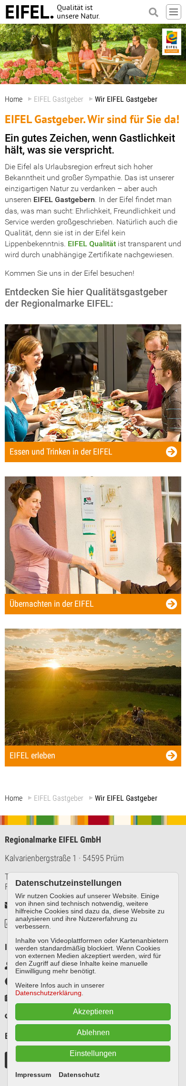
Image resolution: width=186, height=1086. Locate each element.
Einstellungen (93, 1053)
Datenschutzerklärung (48, 993)
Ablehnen (93, 1032)
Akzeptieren (93, 1012)
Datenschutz (79, 1074)
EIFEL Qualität (92, 243)
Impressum (33, 1074)
